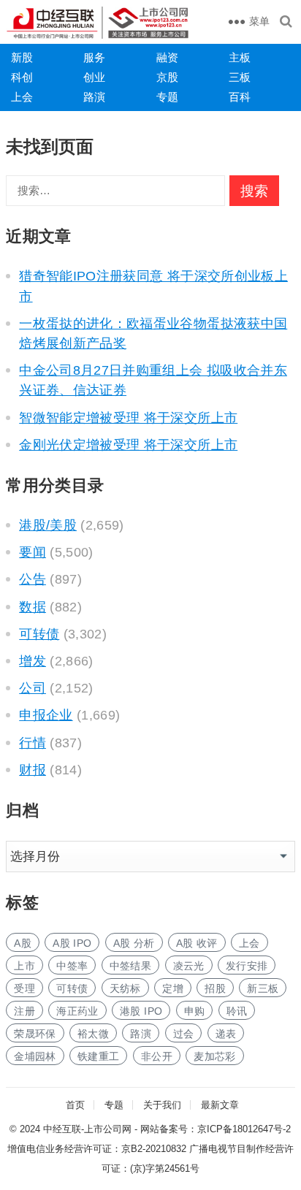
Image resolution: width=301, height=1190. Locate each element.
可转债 (39, 634)
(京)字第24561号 (164, 1168)
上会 (22, 97)
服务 (94, 57)
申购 (194, 1011)
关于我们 (162, 1104)
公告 (32, 579)
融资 (167, 57)
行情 (32, 743)
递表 (226, 1034)
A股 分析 (134, 943)
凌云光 (189, 966)
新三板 (262, 988)
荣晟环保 (35, 1034)
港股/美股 (48, 525)
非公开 (156, 1056)
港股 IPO (141, 1011)
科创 (22, 77)
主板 (240, 57)
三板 (240, 77)
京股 (167, 77)
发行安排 (246, 966)
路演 (94, 97)
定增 (172, 988)
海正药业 (77, 1011)
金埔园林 (35, 1056)
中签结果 (130, 966)
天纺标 (125, 988)
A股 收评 (197, 943)
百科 (240, 97)
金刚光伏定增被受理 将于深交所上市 (128, 445)
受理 (24, 988)
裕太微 (93, 1034)
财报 (32, 770)
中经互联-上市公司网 (87, 1129)
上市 (24, 966)
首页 (75, 1104)
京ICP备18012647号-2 (244, 1129)
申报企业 (45, 715)
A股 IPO (72, 943)
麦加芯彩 (214, 1056)
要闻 (32, 552)
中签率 (72, 966)
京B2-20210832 (153, 1148)
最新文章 (220, 1104)
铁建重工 (98, 1056)
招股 (215, 988)
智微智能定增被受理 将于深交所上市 (128, 418)
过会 (183, 1034)
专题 (167, 97)
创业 (94, 77)
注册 (24, 1011)
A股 (22, 943)
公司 (32, 688)
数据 (32, 607)
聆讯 (237, 1011)
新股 (22, 57)
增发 (32, 661)
